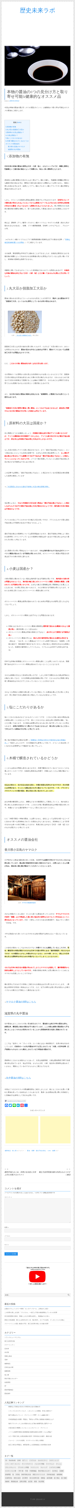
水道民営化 (8, 1478)
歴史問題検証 (8, 1390)
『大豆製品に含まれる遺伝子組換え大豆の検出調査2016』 (28, 487)
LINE (19, 1460)
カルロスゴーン (42, 1460)
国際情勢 (7, 1371)
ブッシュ (58, 1464)
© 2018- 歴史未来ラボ (37, 1499)
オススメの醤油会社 (13, 144)
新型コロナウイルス (39, 1474)
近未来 (6, 1349)
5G (6, 1460)
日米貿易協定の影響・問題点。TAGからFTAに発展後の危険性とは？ (31, 1419)
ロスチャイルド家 (10, 1471)
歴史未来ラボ (37, 11)
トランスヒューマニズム (12, 1337)
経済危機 (49, 1478)
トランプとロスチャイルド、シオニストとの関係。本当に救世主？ (30, 1411)
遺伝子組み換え (41, 1150)
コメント (8, 1197)
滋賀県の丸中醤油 (14, 149)
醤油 (28, 1150)
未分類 (6, 1352)
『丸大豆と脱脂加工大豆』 (24, 335)
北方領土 (55, 1471)
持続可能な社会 (26, 1474)
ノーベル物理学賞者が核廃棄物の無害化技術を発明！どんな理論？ (30, 1432)
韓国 (35, 1481)
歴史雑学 (7, 1393)
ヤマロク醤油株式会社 (29, 903)
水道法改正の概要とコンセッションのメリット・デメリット (28, 1428)
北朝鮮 (61, 1471)
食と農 (14, 1150)
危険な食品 (8, 1356)
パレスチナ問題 (39, 1464)
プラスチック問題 (23, 1467)
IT (5, 1386)
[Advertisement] (37, 28)
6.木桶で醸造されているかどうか (17, 141)
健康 (53, 1150)
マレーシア (44, 1467)
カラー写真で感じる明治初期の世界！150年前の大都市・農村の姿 (30, 1436)
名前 (6, 1227)
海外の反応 (17, 1478)
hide (19, 122)
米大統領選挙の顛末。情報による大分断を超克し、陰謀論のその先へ (27, 1316)
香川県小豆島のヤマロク (16, 147)
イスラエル (32, 1460)
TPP (6, 1360)
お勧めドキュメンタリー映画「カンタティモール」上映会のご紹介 (26, 1309)
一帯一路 (20, 1471)
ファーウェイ (50, 1464)
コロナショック (54, 1460)
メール (7, 1236)
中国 (26, 1471)
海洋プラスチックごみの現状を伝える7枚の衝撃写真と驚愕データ (30, 1423)
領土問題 (41, 1481)
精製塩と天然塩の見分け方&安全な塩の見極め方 (24, 1407)
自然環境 (7, 1382)
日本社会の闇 (8, 1367)
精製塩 (43, 1478)
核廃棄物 (59, 1474)
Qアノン (25, 1460)
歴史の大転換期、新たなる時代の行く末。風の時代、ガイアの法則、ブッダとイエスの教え (34, 1320)
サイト (6, 1244)
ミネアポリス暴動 (54, 1467)
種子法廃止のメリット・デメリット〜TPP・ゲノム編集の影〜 (29, 1415)
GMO (49, 1150)
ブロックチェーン (10, 1467)
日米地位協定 (51, 1474)
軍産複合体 (14, 1481)
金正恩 (30, 1481)
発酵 (33, 1150)
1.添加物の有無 (11, 127)
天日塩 (18, 1474)
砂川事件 (25, 1478)
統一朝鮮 (64, 1478)
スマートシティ (9, 1345)
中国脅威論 (33, 1471)
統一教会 (56, 1478)
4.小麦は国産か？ (12, 135)
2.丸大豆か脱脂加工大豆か (15, 130)
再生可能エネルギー (11, 1378)
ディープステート (27, 1464)
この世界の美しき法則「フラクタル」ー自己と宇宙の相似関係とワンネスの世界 (30, 1312)
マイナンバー (35, 1467)
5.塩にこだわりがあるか (14, 138)
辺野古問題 (23, 1481)
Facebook (12, 1460)
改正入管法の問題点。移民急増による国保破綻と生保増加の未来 (29, 1445)
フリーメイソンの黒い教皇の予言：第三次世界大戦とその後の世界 (26, 1324)
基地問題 (8, 1474)
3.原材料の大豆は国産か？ (15, 132)
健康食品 (8, 1150)
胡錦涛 (7, 1481)
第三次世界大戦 (9, 1341)
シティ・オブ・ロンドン (12, 1464)
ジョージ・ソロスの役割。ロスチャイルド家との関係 (26, 1440)
